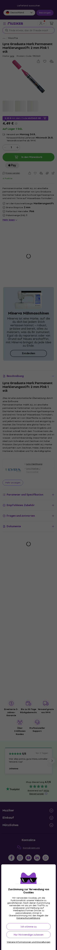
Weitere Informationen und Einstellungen (28, 942)
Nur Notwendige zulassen (28, 935)
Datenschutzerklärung (28, 918)
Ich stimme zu (29, 927)
